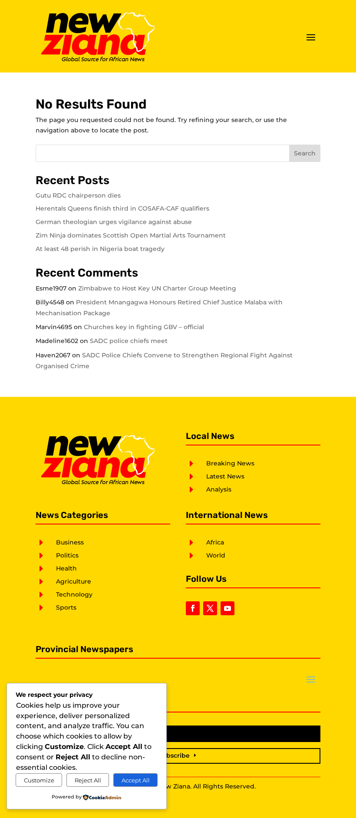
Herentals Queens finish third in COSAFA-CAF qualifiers (122, 208)
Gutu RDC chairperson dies (78, 195)
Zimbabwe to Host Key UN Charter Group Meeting (157, 288)
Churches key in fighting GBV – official (144, 327)
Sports (66, 607)
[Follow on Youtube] (227, 608)
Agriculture (73, 581)
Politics (67, 555)
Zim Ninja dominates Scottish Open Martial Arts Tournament (131, 235)
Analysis (218, 489)
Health (66, 568)
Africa (215, 542)
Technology (74, 594)
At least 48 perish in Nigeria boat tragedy (100, 249)
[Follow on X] (210, 608)
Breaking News (230, 463)
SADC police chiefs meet (129, 341)
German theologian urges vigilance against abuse (114, 222)
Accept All (136, 780)
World (215, 555)
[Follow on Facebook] (193, 608)
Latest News (225, 476)
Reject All (88, 780)
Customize (39, 780)
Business (70, 542)
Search (305, 153)
